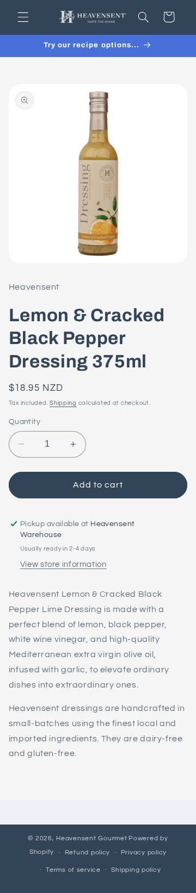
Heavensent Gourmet (91, 838)
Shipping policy (136, 870)
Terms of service (73, 870)
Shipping (63, 403)
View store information (63, 564)
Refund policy (88, 852)
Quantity (24, 422)
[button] (22, 16)
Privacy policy (144, 852)
